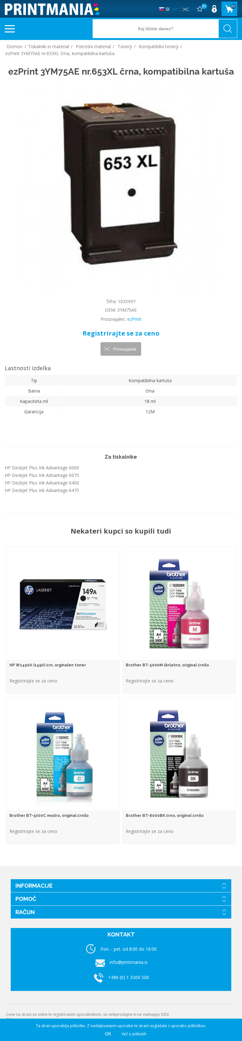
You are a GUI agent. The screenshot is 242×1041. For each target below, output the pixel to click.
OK (108, 1033)
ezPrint (134, 319)
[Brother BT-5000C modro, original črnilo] (62, 753)
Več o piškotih (134, 1034)
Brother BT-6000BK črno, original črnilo (165, 815)
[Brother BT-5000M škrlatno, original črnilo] (179, 603)
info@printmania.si (128, 962)
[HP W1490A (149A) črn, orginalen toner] (62, 603)
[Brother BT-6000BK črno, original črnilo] (179, 753)
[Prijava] (214, 9)
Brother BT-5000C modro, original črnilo (49, 815)
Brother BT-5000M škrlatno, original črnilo (167, 665)
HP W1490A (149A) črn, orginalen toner (47, 665)
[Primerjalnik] (185, 9)
